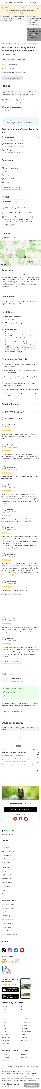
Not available (32, 1085)
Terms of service (8, 851)
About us (5, 844)
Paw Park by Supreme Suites (14, 752)
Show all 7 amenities (12, 187)
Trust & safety (7, 847)
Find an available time (12, 78)
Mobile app (6, 894)
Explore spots (7, 875)
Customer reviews (8, 886)
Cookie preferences (9, 859)
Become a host (7, 882)
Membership (6, 879)
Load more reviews (11, 661)
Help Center (6, 863)
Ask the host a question (13, 711)
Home (4, 871)
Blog (3, 890)
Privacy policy (7, 855)
